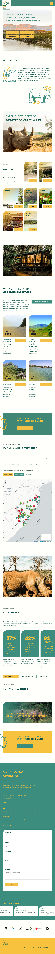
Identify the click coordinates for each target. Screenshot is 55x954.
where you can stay (8, 474)
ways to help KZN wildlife (10, 676)
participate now (12, 36)
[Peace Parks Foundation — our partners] (45, 928)
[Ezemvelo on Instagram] (4, 825)
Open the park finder (19, 474)
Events (22, 942)
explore (33, 180)
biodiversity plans (43, 676)
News (17, 942)
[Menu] (51, 3)
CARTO (50, 541)
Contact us (11, 942)
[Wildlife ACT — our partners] (6, 928)
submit (11, 884)
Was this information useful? (44, 947)
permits (27, 36)
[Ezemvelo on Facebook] (7, 825)
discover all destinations (41, 301)
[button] (36, 496)
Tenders (28, 942)
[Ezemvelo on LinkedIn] (10, 825)
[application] (27, 510)
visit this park (21, 340)
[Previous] (2, 713)
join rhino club (27, 33)
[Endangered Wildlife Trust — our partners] (24, 928)
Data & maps (28, 474)
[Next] (52, 713)
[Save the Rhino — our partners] (33, 928)
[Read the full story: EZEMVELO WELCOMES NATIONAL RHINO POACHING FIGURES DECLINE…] (27, 712)
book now (12, 33)
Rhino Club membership (25, 427)
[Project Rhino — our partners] (14, 928)
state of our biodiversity (27, 676)
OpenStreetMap (41, 541)
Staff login (34, 942)
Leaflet (36, 541)
